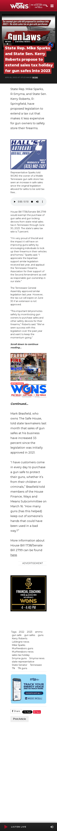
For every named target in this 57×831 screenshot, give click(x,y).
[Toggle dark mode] (46, 6)
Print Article (19, 719)
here (13, 555)
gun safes (29, 635)
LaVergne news (20, 641)
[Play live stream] (6, 827)
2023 (29, 631)
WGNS (35, 77)
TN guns (22, 668)
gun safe (17, 635)
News (8, 42)
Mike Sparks (18, 645)
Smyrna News (22, 42)
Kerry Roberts (19, 638)
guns (40, 635)
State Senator (19, 665)
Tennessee (36, 665)
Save (38, 712)
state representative (23, 661)
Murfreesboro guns (22, 648)
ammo (39, 631)
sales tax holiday (21, 655)
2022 (21, 631)
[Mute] (51, 826)
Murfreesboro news (22, 651)
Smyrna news (36, 658)
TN (13, 668)
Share (16, 711)
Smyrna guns (19, 658)
